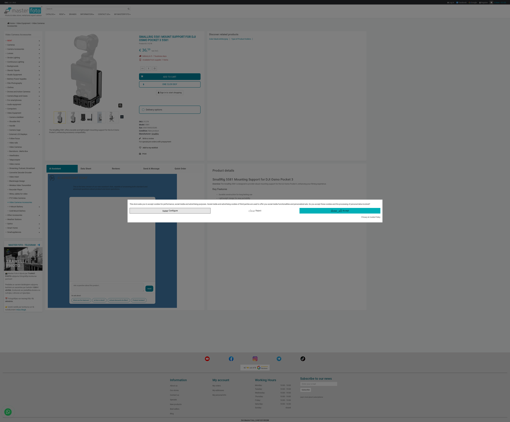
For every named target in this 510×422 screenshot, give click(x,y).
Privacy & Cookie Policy (370, 217)
